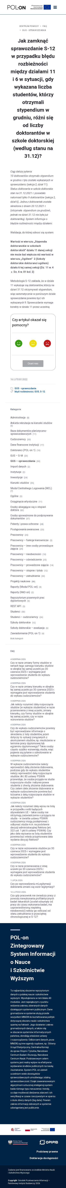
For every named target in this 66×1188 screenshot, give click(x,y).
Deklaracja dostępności (44, 1158)
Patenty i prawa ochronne (24, 523)
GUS (36, 391)
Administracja (17, 417)
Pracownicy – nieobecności (25, 554)
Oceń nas (33, 363)
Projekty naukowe (20, 581)
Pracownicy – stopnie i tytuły (26, 570)
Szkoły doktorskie (20, 622)
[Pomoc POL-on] (16, 7)
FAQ (45, 26)
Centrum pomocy (29, 26)
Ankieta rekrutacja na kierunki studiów (31, 423)
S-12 (42, 391)
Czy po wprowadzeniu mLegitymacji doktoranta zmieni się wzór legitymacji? (32, 885)
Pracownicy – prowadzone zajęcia (29, 565)
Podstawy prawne (47, 1151)
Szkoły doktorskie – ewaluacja (27, 627)
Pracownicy (16, 534)
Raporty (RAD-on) (20, 592)
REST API (15, 606)
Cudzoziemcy (18, 439)
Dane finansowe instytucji (24, 444)
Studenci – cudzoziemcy (24, 617)
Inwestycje (16, 477)
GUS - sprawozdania (34, 30)
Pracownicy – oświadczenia (26, 559)
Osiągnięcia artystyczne (23, 501)
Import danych (18, 466)
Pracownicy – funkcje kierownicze (29, 540)
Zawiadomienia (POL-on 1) (25, 633)
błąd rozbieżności (24, 391)
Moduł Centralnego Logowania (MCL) (31, 488)
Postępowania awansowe (24, 529)
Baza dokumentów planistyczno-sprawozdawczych (28, 432)
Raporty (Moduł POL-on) (24, 586)
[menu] (55, 7)
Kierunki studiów (19, 482)
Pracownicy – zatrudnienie (25, 575)
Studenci (15, 611)
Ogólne (14, 496)
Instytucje (15, 471)
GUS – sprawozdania (22, 461)
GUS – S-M (16, 455)
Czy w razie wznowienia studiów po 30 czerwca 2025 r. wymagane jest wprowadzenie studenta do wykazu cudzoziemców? (32, 853)
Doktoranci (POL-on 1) (22, 450)
